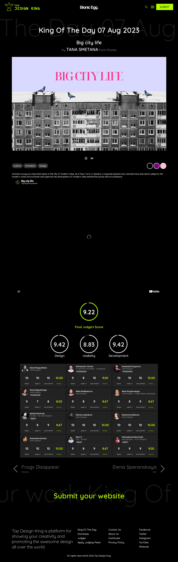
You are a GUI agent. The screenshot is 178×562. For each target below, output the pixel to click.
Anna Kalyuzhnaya (38, 390)
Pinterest (144, 546)
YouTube (143, 542)
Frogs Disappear (40, 468)
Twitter (143, 533)
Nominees (83, 533)
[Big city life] (89, 150)
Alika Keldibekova (84, 391)
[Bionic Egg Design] (89, 7)
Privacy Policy (116, 542)
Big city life (89, 42)
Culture (17, 165)
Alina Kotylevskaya (131, 391)
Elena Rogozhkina (38, 368)
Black (150, 166)
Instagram (145, 538)
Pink (163, 166)
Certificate (114, 538)
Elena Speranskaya (134, 468)
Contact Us (114, 529)
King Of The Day (87, 529)
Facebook (145, 529)
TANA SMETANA (82, 49)
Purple (157, 166)
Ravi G (79, 437)
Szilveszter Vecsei (84, 366)
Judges (82, 538)
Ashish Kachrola (37, 413)
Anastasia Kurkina (38, 438)
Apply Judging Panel (89, 542)
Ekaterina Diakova (130, 415)
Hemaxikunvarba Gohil (132, 437)
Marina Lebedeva (84, 415)
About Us (113, 533)
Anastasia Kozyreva (131, 366)
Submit (165, 7)
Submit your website (89, 495)
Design (42, 165)
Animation (30, 165)
